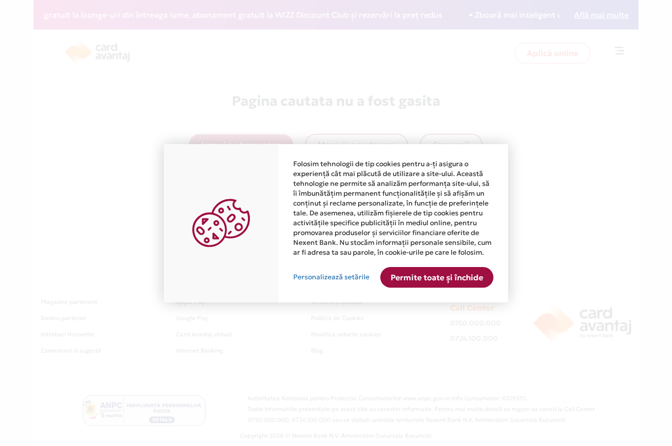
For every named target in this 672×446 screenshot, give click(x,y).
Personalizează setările (331, 276)
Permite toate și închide (437, 277)
